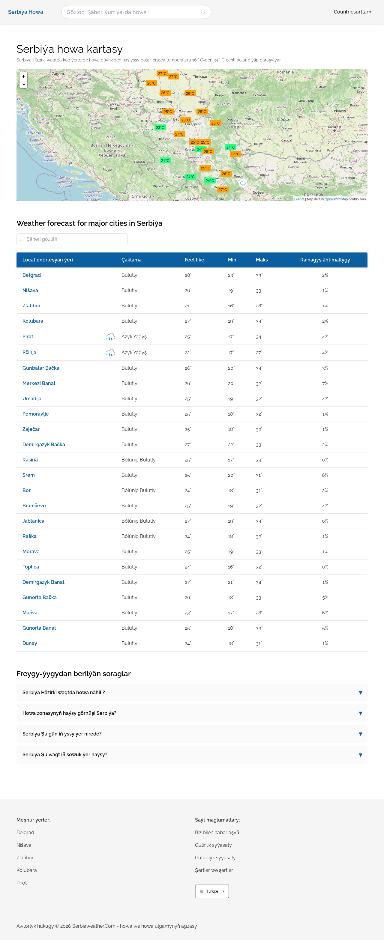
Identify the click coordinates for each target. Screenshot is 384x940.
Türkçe (212, 891)
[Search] (203, 12)
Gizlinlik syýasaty (213, 845)
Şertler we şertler (214, 870)
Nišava (24, 845)
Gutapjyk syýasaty (215, 858)
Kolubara (26, 870)
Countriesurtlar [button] (352, 12)
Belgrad (25, 832)
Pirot (21, 883)
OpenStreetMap (336, 198)
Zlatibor (25, 858)
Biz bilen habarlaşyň (217, 832)
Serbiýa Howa (25, 12)
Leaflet (299, 198)
